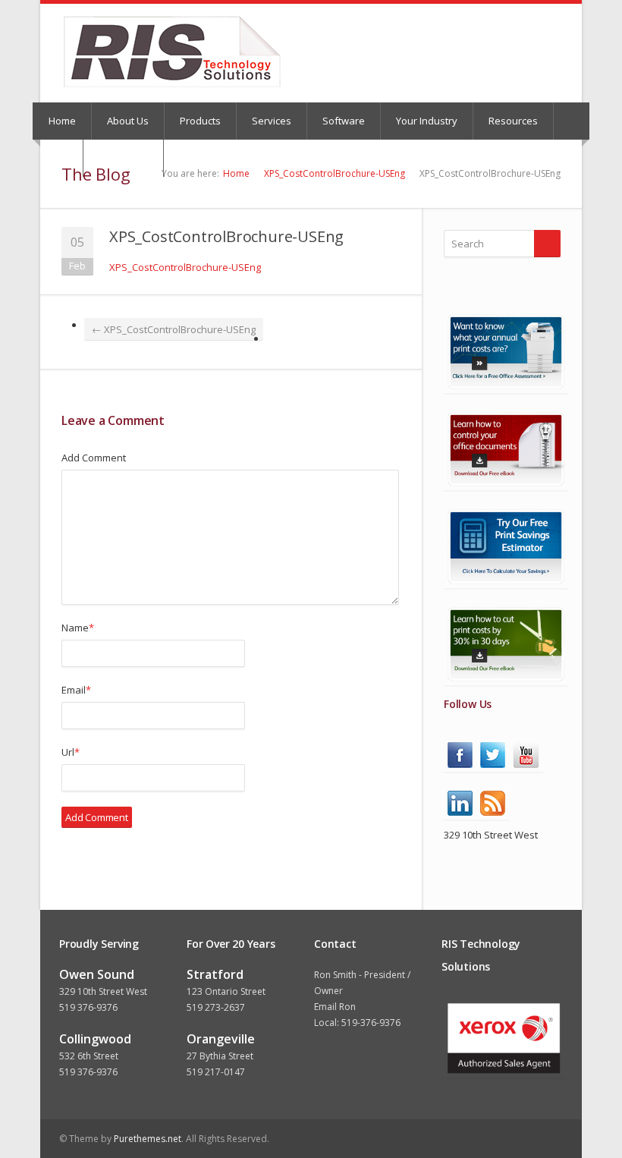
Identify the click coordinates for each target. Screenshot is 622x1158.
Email (76, 690)
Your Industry (426, 120)
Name (77, 627)
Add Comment (93, 457)
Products (200, 120)
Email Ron (335, 1006)
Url (70, 752)
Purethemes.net (147, 1138)
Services (271, 120)
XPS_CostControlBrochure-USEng (334, 173)
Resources (513, 120)
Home (62, 120)
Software (343, 120)
